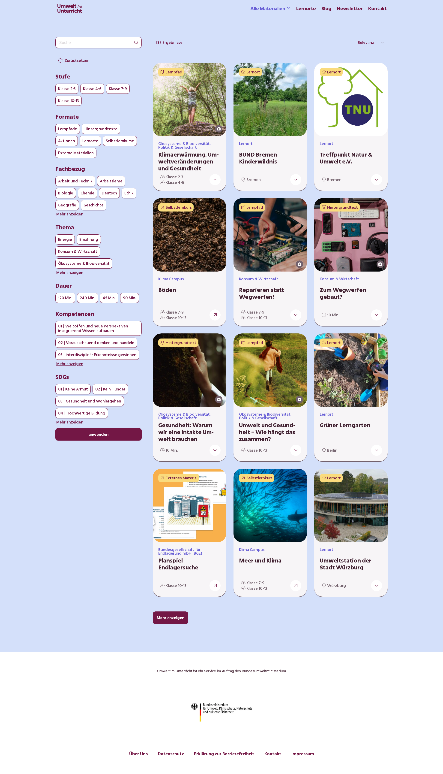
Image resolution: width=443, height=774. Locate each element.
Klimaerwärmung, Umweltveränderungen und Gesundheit (188, 161)
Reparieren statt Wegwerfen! (261, 293)
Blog (326, 8)
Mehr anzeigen (170, 617)
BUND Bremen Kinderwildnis (258, 158)
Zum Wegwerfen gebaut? (343, 293)
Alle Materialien (267, 8)
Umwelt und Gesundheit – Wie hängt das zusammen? (267, 432)
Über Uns (138, 753)
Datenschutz (171, 753)
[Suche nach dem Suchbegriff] (136, 42)
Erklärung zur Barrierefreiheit (224, 753)
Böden (167, 289)
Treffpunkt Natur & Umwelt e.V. (346, 158)
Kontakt (377, 8)
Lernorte (306, 8)
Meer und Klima (260, 560)
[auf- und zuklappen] (215, 179)
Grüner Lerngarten (345, 425)
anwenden (98, 434)
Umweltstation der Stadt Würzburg (345, 564)
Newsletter (350, 8)
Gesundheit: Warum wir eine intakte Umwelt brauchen (186, 432)
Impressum (302, 753)
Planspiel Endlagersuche (178, 564)
